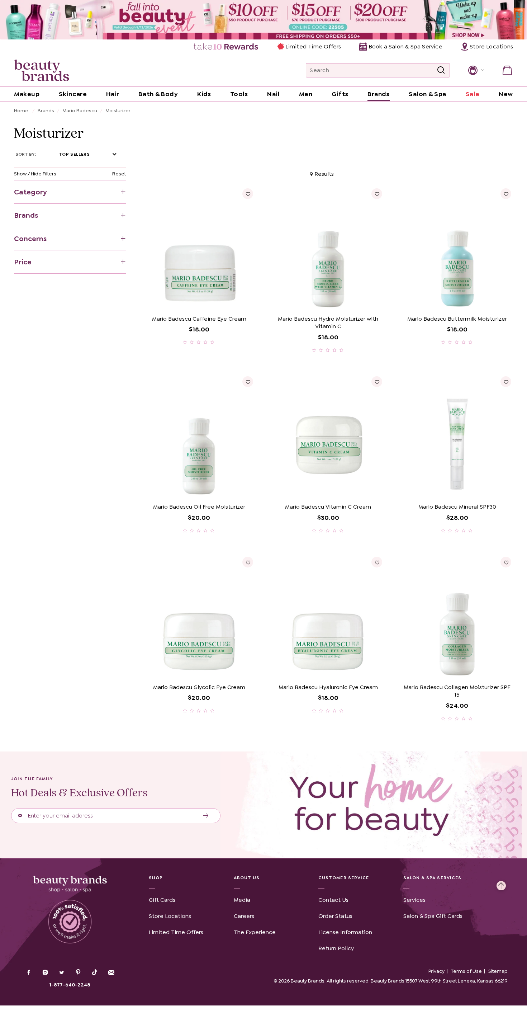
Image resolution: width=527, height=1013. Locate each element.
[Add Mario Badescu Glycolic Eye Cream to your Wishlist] (247, 562)
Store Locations (170, 916)
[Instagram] (45, 973)
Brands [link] (378, 94)
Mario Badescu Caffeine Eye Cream (199, 318)
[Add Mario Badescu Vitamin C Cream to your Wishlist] (376, 381)
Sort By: (25, 154)
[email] (111, 972)
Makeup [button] (26, 94)
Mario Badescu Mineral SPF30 (457, 506)
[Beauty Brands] (41, 70)
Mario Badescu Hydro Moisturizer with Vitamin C (328, 322)
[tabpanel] (263, 445)
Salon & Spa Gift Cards (432, 916)
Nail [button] (273, 94)
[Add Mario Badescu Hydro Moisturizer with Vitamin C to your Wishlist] (376, 193)
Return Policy (336, 948)
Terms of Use (466, 971)
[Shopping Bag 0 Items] (507, 70)
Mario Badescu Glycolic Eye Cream (199, 687)
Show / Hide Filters (35, 173)
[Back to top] (501, 883)
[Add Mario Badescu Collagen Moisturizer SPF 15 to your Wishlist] (505, 562)
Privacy (436, 971)
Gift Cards (162, 900)
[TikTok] (94, 972)
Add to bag (171, 301)
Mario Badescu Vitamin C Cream (328, 506)
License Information (345, 932)
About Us (247, 878)
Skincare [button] (73, 94)
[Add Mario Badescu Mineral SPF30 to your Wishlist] (505, 381)
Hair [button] (112, 94)
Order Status (335, 916)
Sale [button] (473, 94)
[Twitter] (61, 973)
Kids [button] (204, 94)
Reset (119, 173)
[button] (475, 70)
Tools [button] (239, 94)
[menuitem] (226, 46)
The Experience (255, 932)
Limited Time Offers (313, 46)
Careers (244, 916)
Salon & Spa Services (432, 878)
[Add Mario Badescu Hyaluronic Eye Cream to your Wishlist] (376, 562)
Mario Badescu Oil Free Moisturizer (199, 506)
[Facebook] (28, 973)
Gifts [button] (340, 94)
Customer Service (343, 878)
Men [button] (306, 94)
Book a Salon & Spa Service (405, 46)
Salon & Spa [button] (427, 94)
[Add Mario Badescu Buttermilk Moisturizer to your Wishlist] (505, 193)
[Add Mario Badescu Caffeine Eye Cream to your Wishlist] (247, 193)
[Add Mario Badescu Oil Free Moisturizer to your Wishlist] (247, 381)
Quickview (226, 301)
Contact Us (333, 900)
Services (414, 900)
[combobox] (378, 70)
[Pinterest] (78, 973)
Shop (156, 878)
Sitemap (498, 971)
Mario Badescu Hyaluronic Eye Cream (328, 687)
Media (242, 900)
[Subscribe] (206, 816)
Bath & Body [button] (158, 94)
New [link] (506, 94)
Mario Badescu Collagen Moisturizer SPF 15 (457, 691)
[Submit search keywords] (441, 70)
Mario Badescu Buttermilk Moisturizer (457, 318)
